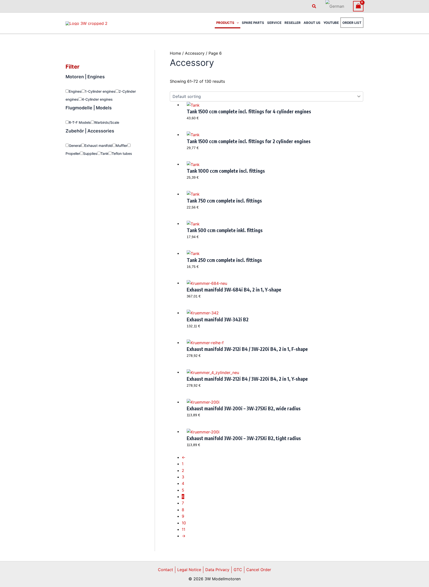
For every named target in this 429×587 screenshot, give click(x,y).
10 (184, 522)
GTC (238, 569)
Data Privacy (217, 569)
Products (225, 23)
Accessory (195, 53)
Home (175, 53)
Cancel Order (258, 569)
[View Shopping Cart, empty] (358, 6)
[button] (314, 6)
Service (274, 23)
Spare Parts (253, 23)
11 (183, 529)
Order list (351, 23)
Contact (165, 569)
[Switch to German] (335, 6)
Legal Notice (189, 569)
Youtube (331, 23)
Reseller (293, 23)
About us (312, 23)
